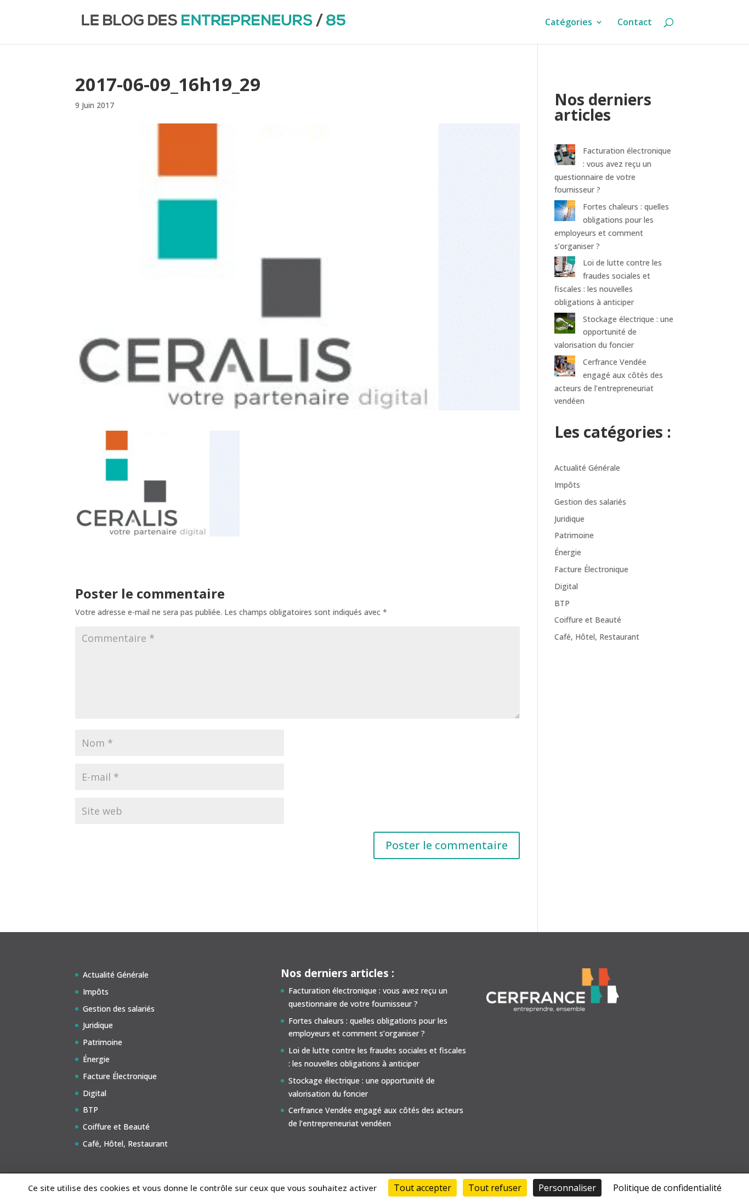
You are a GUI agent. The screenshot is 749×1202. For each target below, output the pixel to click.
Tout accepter (422, 1188)
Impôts (567, 484)
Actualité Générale (587, 467)
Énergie (567, 552)
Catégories (568, 23)
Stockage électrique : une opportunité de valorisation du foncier (613, 332)
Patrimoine (574, 535)
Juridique (569, 518)
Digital (566, 586)
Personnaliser (567, 1188)
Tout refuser (494, 1188)
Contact (634, 23)
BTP (562, 603)
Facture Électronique (591, 569)
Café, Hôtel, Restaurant (596, 636)
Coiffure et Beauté (587, 619)
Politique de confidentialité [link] (667, 1188)
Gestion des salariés (590, 501)
